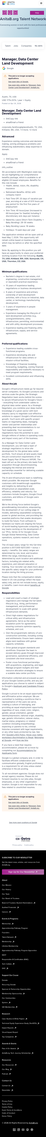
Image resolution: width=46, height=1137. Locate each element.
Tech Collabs (7, 964)
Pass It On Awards (9, 1048)
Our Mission (6, 885)
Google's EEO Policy (15, 735)
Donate (5, 980)
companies (26, 46)
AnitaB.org (33, 1122)
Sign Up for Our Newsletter (21, 871)
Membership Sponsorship (12, 993)
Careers (5, 912)
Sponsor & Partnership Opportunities (16, 989)
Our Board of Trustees (10, 898)
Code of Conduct (8, 1113)
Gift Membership (8, 1007)
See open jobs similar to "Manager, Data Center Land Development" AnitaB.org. (24, 86)
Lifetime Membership (10, 946)
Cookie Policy (7, 1107)
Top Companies (8, 1037)
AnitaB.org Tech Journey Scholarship (16, 1053)
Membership (7, 941)
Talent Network (8, 937)
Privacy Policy (7, 1101)
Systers (5, 1002)
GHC (4, 968)
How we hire (22, 740)
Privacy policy (17, 845)
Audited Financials (9, 907)
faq (37, 13)
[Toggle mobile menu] (41, 3)
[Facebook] (10, 12)
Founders (5, 932)
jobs (15, 46)
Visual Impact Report (10, 1032)
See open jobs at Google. (18, 82)
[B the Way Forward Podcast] (31, 1129)
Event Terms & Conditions (12, 1110)
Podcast (5, 1074)
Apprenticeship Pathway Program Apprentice (19, 950)
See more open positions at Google (23, 822)
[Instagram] (4, 12)
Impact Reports (8, 1028)
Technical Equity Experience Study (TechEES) (19, 1023)
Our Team (5, 894)
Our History (6, 889)
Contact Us (6, 1085)
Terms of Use (7, 1104)
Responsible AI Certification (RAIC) (15, 959)
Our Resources (8, 1065)
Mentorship (6, 923)
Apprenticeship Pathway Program (15, 928)
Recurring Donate (9, 984)
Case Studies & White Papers (13, 1019)
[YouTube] (23, 1129)
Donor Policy (7, 1116)
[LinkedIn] (15, 12)
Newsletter (6, 1090)
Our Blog (5, 1069)
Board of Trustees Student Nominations (17, 903)
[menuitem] (25, 118)
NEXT (4, 955)
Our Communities (8, 998)
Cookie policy (29, 845)
